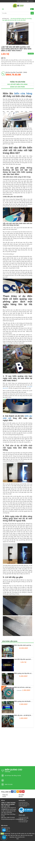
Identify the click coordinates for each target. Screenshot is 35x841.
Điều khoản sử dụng (6, 827)
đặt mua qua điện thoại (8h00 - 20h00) (16, 74)
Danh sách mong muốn (22, 1)
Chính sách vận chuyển (24, 818)
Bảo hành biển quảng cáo (24, 804)
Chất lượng (7, 771)
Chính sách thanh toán (24, 817)
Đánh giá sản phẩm (17, 87)
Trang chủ (6, 18)
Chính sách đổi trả (23, 819)
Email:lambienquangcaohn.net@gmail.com (12, 819)
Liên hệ (20, 796)
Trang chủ (5, 794)
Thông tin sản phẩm (17, 82)
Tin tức (4, 796)
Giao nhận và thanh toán (24, 803)
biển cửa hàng (23, 93)
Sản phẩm (21, 794)
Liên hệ (5, 54)
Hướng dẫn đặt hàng (24, 802)
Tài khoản (30, 1)
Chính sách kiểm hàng (24, 820)
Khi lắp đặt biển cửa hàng (17, 84)
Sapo (17, 838)
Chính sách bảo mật (23, 821)
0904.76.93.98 (8, 784)
